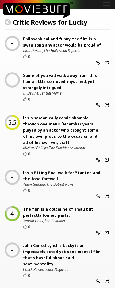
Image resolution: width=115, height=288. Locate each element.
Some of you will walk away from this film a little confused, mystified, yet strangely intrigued (60, 81)
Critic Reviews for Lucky (50, 22)
